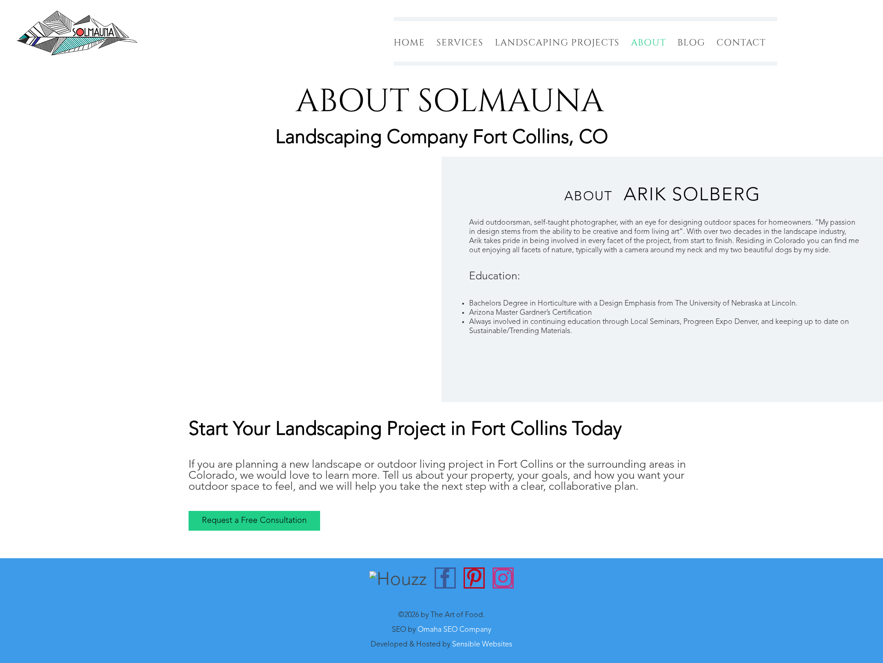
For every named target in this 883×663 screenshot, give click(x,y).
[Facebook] (445, 578)
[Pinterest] (474, 578)
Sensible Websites (482, 644)
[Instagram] (503, 578)
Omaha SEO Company (454, 630)
